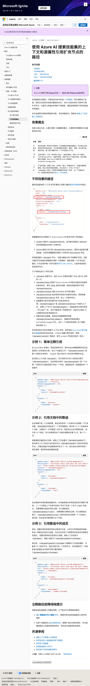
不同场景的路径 (39, 71)
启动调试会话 (55, 623)
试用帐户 (83, 25)
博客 (51, 681)
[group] (60, 394)
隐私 (55, 678)
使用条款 (5, 684)
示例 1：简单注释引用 (41, 74)
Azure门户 (54, 93)
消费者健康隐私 (75, 681)
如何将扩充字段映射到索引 (46, 649)
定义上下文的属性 (61, 173)
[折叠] (27, 38)
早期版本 (44, 681)
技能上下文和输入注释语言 (46, 637)
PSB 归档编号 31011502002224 (38, 678)
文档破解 (37, 333)
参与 (58, 681)
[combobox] (15, 42)
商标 (12, 684)
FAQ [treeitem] (7, 67)
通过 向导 (47, 615)
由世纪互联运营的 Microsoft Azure (14, 681)
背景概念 (37, 69)
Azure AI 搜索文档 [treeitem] (10, 47)
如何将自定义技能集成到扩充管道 (49, 640)
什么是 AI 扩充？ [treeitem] (14, 95)
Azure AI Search (53, 40)
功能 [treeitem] (7, 63)
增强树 (69, 99)
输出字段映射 (75, 184)
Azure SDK (76, 93)
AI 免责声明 (34, 681)
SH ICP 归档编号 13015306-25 (12, 678)
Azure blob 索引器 (79, 330)
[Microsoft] (4, 19)
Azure (34, 40)
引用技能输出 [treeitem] (14, 119)
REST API (66, 93)
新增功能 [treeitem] (9, 59)
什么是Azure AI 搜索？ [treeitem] (14, 55)
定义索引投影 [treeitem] (14, 115)
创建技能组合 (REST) (44, 646)
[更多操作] (86, 40)
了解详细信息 (67, 654)
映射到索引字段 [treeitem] (15, 123)
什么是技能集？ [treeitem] (13, 103)
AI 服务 (41, 40)
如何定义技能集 (42, 643)
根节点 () (65, 263)
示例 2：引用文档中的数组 (43, 77)
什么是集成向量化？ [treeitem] (15, 99)
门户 (75, 25)
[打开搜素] (85, 19)
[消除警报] (85, 4)
